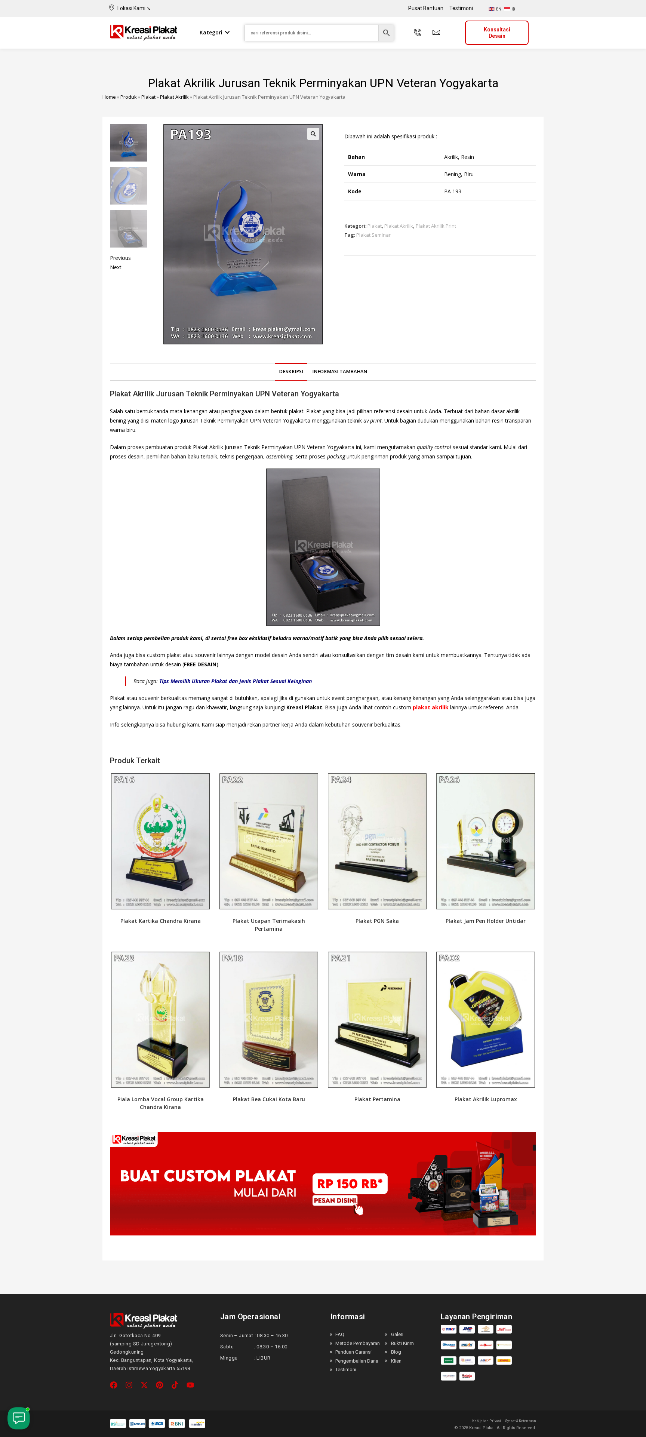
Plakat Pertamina (377, 1099)
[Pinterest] (159, 1385)
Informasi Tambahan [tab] (339, 371)
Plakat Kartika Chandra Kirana (160, 920)
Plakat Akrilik (174, 96)
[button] (313, 134)
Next (115, 267)
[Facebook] (113, 1385)
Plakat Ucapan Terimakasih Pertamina (269, 924)
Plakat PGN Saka (377, 920)
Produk (128, 96)
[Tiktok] (175, 1385)
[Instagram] (129, 1385)
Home (109, 96)
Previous (120, 257)
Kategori (211, 32)
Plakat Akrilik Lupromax (486, 1099)
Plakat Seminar (373, 234)
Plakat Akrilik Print (436, 225)
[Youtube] (190, 1385)
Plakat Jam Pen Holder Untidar (486, 920)
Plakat (148, 96)
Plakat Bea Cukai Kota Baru (269, 1099)
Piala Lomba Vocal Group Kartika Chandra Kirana (160, 1103)
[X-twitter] (144, 1385)
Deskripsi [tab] (291, 371)
